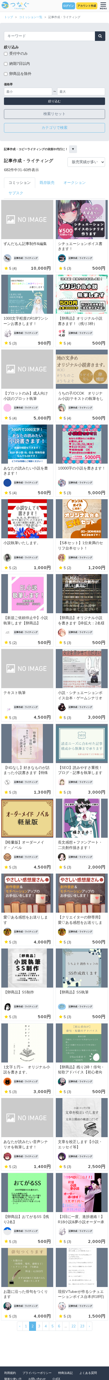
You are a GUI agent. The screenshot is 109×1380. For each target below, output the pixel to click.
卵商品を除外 (20, 73)
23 (82, 1326)
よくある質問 (88, 1373)
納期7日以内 (19, 63)
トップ (8, 17)
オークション (74, 182)
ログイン (68, 6)
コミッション (19, 182)
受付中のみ (18, 53)
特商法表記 (65, 1373)
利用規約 (10, 1373)
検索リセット (54, 113)
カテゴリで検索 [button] (54, 127)
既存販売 (47, 182)
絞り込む (54, 101)
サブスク (15, 193)
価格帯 (8, 84)
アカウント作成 (87, 6)
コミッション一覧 (30, 17)
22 (73, 1326)
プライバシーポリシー (37, 1373)
